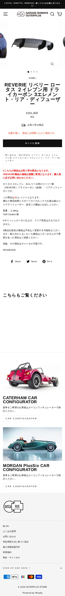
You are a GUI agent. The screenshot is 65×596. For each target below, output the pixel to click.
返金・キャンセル (11, 557)
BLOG (6, 526)
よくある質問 (9, 531)
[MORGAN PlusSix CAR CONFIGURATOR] (32, 444)
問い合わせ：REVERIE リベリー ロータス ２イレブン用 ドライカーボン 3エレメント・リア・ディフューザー (32, 158)
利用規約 (7, 552)
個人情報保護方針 (11, 547)
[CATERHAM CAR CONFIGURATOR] (32, 376)
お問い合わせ (9, 536)
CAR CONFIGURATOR (21, 418)
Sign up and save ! (16, 568)
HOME (32, 78)
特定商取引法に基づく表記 (16, 542)
